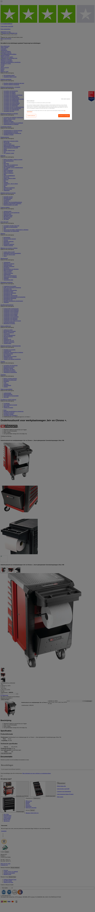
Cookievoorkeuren (31, 115)
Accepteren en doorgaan (64, 115)
